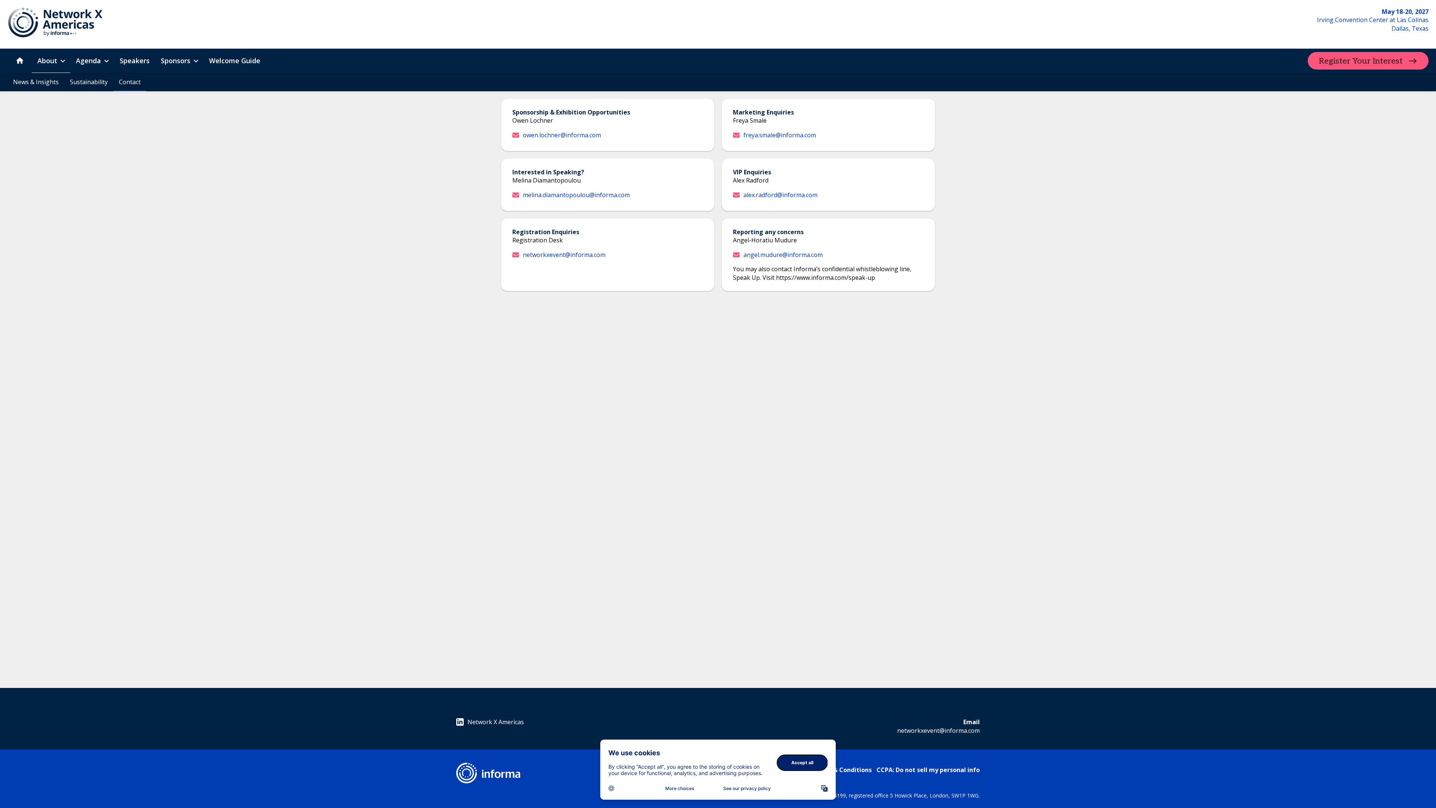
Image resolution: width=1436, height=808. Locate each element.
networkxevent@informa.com (564, 255)
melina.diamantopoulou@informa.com (576, 195)
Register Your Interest (1361, 61)
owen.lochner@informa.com (562, 135)
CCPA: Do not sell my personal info (928, 770)
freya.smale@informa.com (779, 135)
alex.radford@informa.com (780, 195)
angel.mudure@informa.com (783, 255)
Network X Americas (495, 722)
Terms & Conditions (842, 770)
